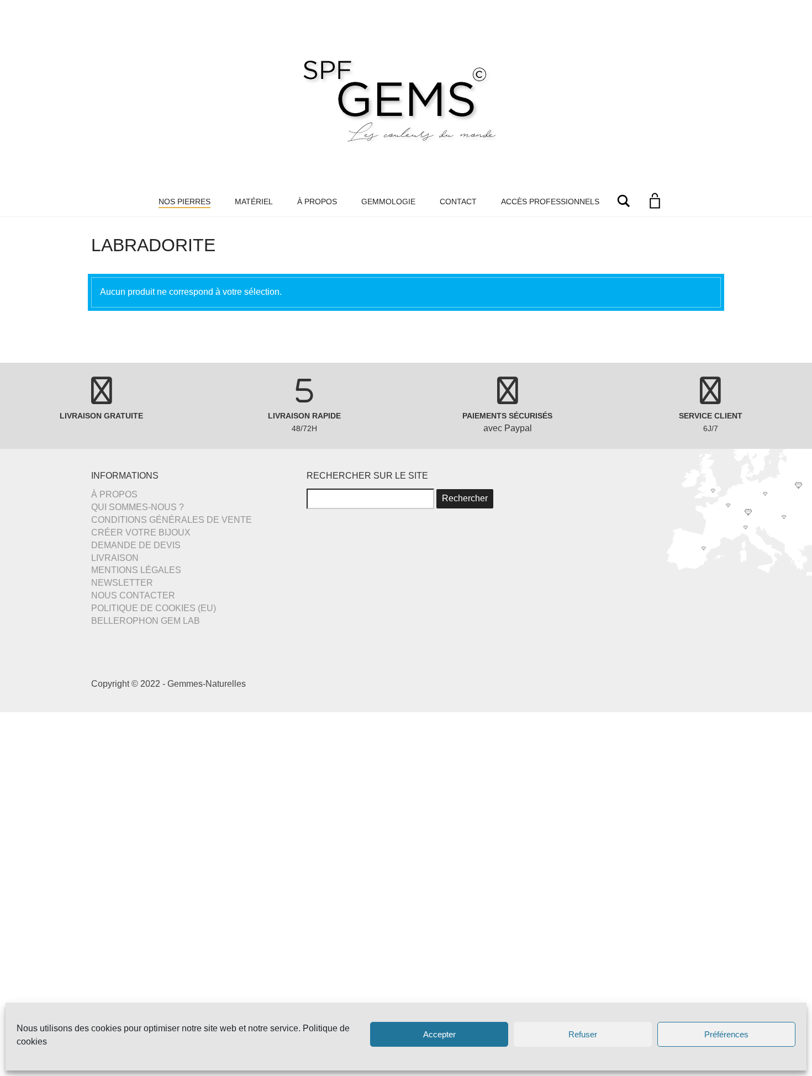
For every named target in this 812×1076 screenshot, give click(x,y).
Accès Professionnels (550, 201)
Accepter (439, 1034)
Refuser (582, 1034)
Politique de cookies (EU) (153, 608)
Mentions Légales (136, 570)
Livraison (115, 558)
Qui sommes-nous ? (137, 507)
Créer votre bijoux (141, 532)
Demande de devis (136, 545)
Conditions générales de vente (171, 519)
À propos (317, 201)
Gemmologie (388, 201)
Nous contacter (133, 595)
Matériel (254, 201)
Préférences (726, 1034)
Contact (458, 201)
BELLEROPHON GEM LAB (145, 621)
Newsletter (122, 582)
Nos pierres (184, 201)
